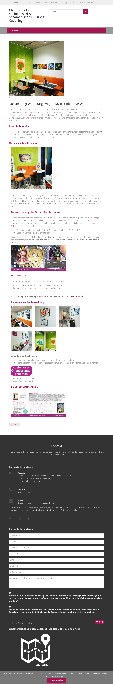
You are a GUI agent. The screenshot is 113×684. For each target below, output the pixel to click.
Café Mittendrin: (18, 285)
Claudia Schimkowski (41, 2)
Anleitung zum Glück (67, 2)
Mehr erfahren (58, 676)
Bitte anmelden (78, 296)
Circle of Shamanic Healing (89, 2)
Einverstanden (56, 680)
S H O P (54, 2)
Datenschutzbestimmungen (41, 507)
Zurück (15, 424)
